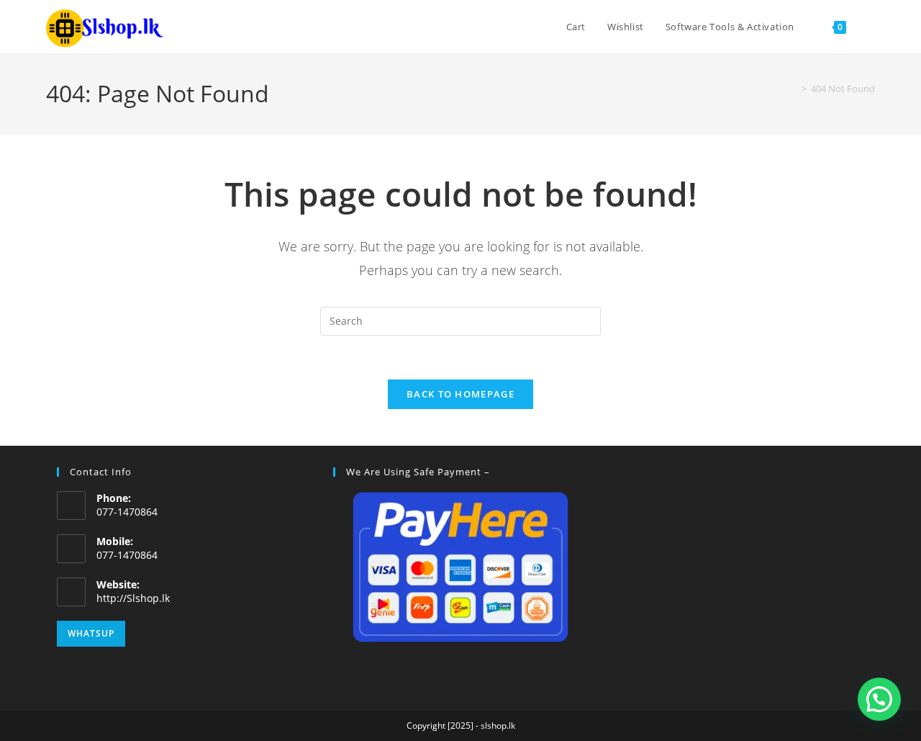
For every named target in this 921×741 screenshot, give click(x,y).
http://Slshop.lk (133, 598)
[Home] (793, 88)
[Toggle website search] (871, 26)
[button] (879, 699)
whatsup (91, 633)
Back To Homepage (460, 393)
